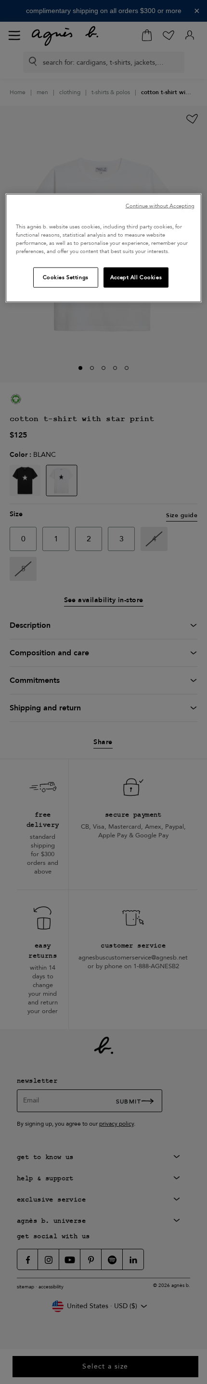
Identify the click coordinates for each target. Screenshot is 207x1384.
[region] (103, 247)
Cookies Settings (66, 277)
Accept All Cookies (136, 277)
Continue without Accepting (160, 205)
